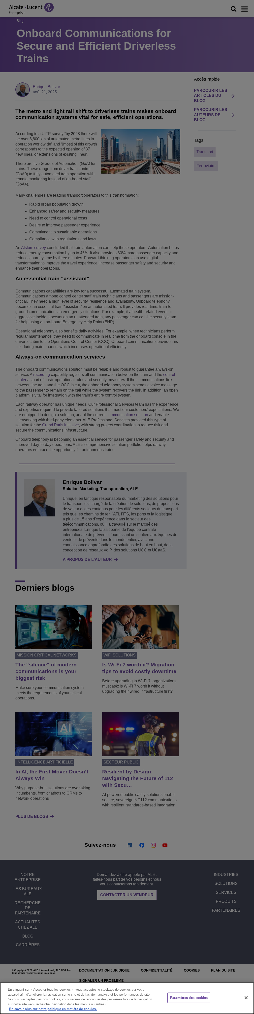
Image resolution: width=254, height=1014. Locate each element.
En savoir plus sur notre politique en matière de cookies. (53, 1009)
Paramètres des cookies (189, 998)
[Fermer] (246, 997)
